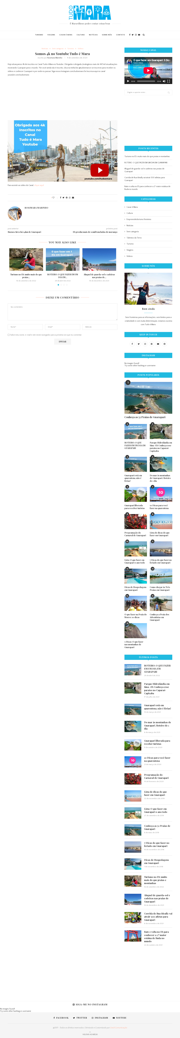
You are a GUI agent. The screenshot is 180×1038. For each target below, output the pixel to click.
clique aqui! (39, 185)
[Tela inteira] (168, 81)
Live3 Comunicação (118, 1028)
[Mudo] (164, 81)
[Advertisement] (62, 99)
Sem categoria (57, 49)
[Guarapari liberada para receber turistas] (135, 494)
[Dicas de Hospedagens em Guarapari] (135, 576)
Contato (120, 35)
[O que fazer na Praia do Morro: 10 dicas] (135, 603)
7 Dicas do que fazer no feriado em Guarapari (161, 561)
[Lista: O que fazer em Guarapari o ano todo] (135, 548)
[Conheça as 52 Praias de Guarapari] (148, 398)
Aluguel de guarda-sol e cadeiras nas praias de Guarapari (157, 898)
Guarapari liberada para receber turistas (134, 507)
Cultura (81, 35)
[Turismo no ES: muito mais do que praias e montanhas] (26, 259)
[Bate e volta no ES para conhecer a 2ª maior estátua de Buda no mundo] (132, 936)
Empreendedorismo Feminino (139, 219)
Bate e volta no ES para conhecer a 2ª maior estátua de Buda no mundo (156, 936)
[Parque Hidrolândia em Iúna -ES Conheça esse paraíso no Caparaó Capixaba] (161, 431)
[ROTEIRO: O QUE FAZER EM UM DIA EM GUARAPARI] (63, 259)
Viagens (51, 35)
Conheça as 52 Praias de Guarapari (144, 417)
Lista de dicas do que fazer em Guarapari (160, 534)
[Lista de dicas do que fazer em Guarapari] (161, 521)
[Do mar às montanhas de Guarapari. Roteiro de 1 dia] (161, 464)
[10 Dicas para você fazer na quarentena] (161, 494)
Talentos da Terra (134, 238)
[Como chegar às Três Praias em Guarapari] (161, 576)
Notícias (93, 35)
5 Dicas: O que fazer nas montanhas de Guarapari (133, 644)
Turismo (39, 35)
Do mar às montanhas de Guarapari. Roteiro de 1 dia (160, 478)
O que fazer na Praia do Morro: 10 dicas (135, 616)
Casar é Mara (65, 35)
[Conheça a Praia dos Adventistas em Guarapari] (161, 603)
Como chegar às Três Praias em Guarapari (160, 588)
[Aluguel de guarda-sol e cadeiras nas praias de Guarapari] (99, 259)
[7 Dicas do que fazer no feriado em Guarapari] (161, 548)
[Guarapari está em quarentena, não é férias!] (135, 464)
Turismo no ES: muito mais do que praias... (26, 276)
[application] (148, 70)
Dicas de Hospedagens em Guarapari (135, 588)
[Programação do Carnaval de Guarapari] (135, 521)
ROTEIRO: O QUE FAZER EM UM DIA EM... (62, 276)
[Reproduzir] (128, 81)
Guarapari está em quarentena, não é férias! (133, 478)
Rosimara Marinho (54, 58)
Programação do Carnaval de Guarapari (135, 534)
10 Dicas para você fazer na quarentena (159, 507)
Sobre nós (107, 35)
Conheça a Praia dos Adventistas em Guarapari (159, 617)
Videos (80, 49)
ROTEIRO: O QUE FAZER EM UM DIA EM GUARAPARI (145, 163)
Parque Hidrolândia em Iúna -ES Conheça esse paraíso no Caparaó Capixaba (161, 446)
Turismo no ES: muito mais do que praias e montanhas (147, 156)
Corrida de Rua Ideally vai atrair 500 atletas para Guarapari (158, 916)
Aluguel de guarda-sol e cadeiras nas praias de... (99, 276)
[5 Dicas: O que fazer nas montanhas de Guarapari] (135, 630)
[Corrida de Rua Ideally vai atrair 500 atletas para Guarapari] (132, 917)
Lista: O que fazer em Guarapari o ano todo (134, 561)
